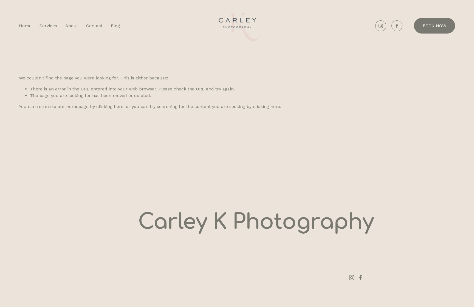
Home (25, 25)
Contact (94, 25)
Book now (434, 25)
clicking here (109, 106)
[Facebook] (396, 25)
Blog (115, 25)
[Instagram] (380, 25)
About (71, 25)
